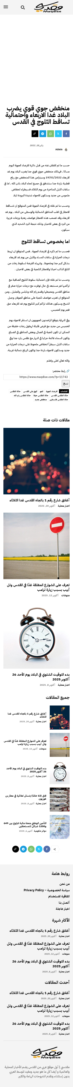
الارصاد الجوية (52, 391)
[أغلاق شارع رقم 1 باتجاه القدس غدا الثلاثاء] (36, 461)
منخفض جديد (41, 399)
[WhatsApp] (50, 133)
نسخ (65, 383)
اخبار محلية (64, 506)
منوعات (65, 595)
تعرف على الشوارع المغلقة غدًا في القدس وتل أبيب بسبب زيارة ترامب (38, 587)
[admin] (66, 149)
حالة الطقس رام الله (22, 395)
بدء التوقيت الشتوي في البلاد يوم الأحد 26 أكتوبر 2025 (41, 677)
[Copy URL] (35, 133)
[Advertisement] (36, 53)
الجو (41, 391)
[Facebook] (66, 133)
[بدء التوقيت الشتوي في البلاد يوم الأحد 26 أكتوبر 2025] (36, 635)
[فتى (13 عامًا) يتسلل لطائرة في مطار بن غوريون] (60, 799)
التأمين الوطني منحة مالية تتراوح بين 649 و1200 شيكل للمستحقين (25, 824)
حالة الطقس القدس (59, 395)
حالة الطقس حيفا (40, 395)
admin (58, 149)
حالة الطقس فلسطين (59, 399)
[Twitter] (58, 133)
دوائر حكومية (40, 830)
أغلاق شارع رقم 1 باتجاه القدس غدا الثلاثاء (40, 500)
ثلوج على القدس (30, 391)
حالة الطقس (62, 100)
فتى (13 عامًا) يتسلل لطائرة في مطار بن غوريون (25, 797)
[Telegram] (42, 133)
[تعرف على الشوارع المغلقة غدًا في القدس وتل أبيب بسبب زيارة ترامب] (36, 546)
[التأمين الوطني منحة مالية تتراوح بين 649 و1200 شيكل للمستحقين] (60, 827)
